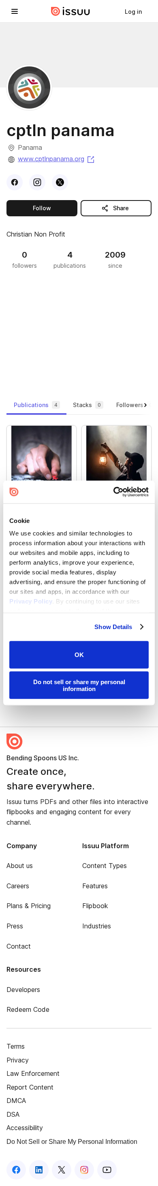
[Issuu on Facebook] (16, 1170)
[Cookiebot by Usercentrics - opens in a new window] (114, 492)
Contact (18, 946)
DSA (12, 1114)
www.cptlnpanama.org (57, 159)
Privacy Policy (30, 601)
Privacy (17, 1060)
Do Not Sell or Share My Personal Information (71, 1141)
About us (19, 866)
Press (14, 926)
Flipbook (95, 906)
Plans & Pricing (28, 906)
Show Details (113, 626)
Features (95, 886)
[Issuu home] (70, 11)
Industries (96, 926)
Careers (17, 886)
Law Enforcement (33, 1073)
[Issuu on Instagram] (84, 1170)
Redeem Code (27, 1009)
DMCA (16, 1100)
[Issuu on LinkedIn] (39, 1170)
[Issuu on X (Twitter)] (61, 1170)
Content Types (104, 866)
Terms (15, 1046)
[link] (133, 11)
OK (79, 654)
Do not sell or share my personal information (79, 685)
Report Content (29, 1087)
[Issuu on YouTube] (107, 1170)
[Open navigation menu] (14, 11)
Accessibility (24, 1128)
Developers (23, 989)
